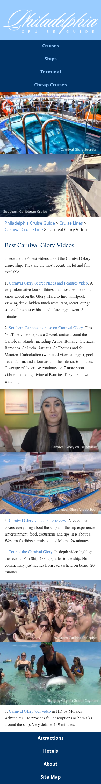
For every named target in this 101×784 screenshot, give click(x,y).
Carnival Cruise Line (24, 229)
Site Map (50, 777)
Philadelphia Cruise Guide (30, 223)
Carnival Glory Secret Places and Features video (48, 283)
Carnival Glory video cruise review (37, 520)
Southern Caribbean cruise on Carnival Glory (46, 327)
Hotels (50, 751)
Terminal (50, 71)
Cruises (50, 46)
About (50, 764)
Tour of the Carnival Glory (30, 551)
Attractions (51, 738)
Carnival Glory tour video (30, 711)
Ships (51, 58)
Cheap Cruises (50, 84)
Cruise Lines (71, 223)
